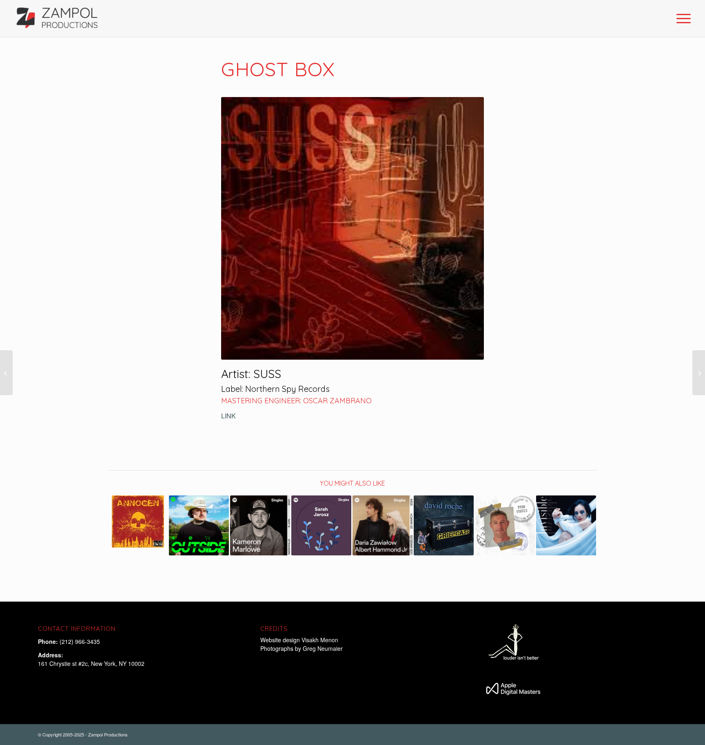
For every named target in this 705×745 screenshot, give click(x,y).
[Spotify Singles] (260, 525)
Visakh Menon (321, 640)
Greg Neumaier (323, 648)
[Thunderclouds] (505, 525)
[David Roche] (444, 525)
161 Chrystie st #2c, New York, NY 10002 (91, 663)
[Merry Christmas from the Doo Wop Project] (6, 372)
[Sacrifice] (138, 521)
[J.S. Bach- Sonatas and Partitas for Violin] (698, 372)
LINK (228, 415)
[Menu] (681, 18)
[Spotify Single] (199, 525)
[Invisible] (566, 525)
